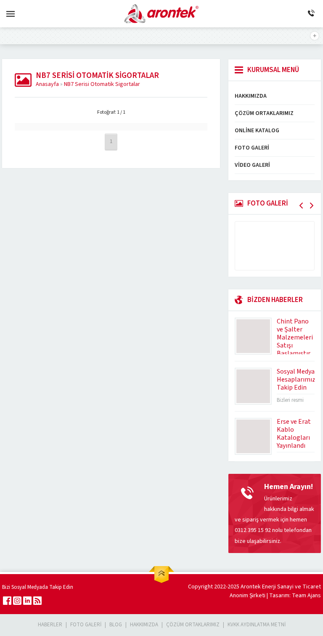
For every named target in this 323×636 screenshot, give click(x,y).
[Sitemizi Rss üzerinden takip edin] (37, 600)
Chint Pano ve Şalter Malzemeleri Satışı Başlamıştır (295, 337)
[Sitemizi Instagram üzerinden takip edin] (17, 600)
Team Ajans (306, 595)
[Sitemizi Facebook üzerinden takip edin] (7, 600)
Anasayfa (47, 84)
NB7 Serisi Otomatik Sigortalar (102, 84)
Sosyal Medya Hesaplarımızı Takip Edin (297, 379)
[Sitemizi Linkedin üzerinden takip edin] (27, 600)
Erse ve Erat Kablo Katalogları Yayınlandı (294, 433)
